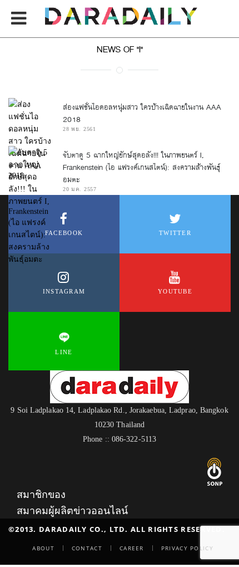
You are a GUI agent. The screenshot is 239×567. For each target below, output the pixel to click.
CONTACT (87, 548)
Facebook (64, 232)
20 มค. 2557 (80, 189)
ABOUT (43, 548)
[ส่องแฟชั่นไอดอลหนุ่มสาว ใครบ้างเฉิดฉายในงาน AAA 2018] (30, 139)
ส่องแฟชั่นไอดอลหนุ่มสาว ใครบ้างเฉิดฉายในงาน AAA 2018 (142, 113)
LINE (63, 352)
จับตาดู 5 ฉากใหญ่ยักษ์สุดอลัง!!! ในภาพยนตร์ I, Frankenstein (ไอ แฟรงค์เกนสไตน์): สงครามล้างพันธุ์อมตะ (141, 167)
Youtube (175, 291)
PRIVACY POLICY (187, 548)
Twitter (175, 232)
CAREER (132, 548)
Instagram (64, 291)
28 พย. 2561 (79, 129)
